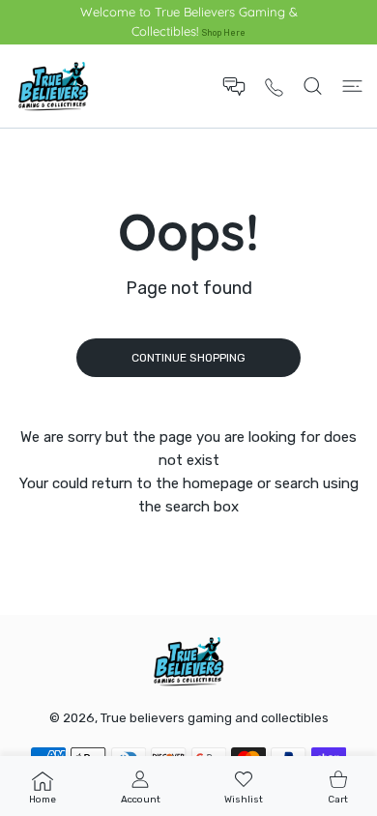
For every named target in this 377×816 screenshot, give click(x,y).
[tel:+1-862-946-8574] (274, 86)
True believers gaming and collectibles (215, 718)
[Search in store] (313, 86)
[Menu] (352, 86)
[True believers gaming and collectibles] (53, 86)
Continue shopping (188, 357)
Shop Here (224, 32)
